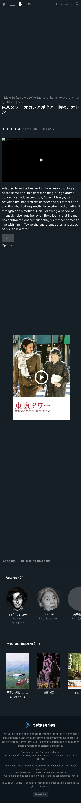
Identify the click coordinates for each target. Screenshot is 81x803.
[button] (17, 605)
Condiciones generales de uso (52, 765)
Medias (37, 772)
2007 (30, 97)
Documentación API (14, 755)
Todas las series (29, 752)
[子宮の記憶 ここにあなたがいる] (17, 671)
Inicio (5, 97)
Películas (17, 97)
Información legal (14, 765)
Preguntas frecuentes (37, 755)
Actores (9, 561)
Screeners (49, 772)
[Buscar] (77, 4)
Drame (41, 97)
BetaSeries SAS (23, 772)
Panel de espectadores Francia (62, 775)
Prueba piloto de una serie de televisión (23, 775)
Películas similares (36, 561)
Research (61, 772)
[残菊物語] (48, 671)
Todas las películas (50, 752)
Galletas (29, 765)
